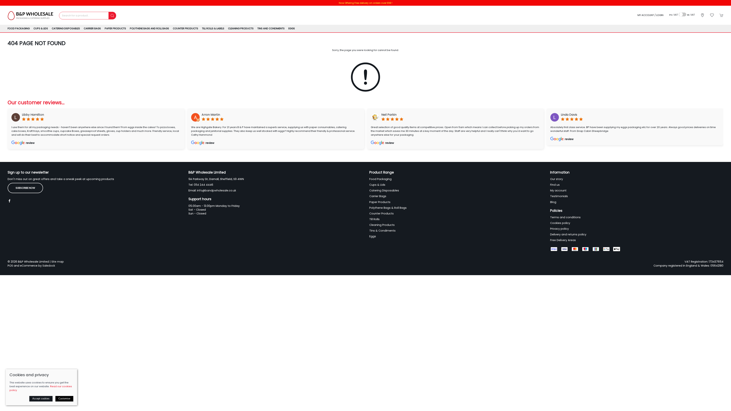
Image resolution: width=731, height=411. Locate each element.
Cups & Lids (377, 185)
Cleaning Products (382, 225)
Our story (556, 179)
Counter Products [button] (185, 28)
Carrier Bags (377, 196)
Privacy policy (559, 229)
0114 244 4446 (203, 185)
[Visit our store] (702, 15)
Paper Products (379, 202)
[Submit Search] (112, 15)
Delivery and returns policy (568, 234)
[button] (712, 15)
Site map (57, 262)
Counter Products (381, 213)
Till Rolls (374, 219)
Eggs (291, 28)
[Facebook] (9, 201)
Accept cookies (40, 398)
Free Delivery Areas (563, 240)
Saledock (48, 266)
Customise (64, 398)
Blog (553, 202)
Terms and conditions (565, 217)
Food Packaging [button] (19, 28)
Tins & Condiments (382, 231)
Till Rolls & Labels (213, 28)
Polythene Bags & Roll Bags (388, 208)
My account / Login (650, 15)
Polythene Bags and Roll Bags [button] (149, 28)
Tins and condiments (271, 28)
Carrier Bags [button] (92, 28)
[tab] (345, 155)
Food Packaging (380, 179)
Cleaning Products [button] (241, 28)
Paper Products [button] (115, 28)
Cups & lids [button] (41, 28)
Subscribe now (25, 188)
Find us (555, 185)
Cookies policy (560, 223)
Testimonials (559, 196)
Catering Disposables (384, 190)
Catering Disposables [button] (66, 28)
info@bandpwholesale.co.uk (216, 190)
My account (558, 190)
